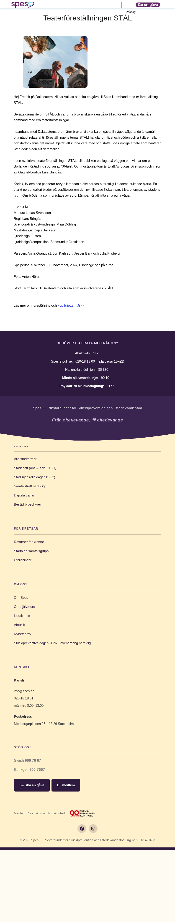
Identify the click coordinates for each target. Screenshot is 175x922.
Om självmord (24, 607)
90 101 (106, 378)
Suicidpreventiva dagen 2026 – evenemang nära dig (52, 643)
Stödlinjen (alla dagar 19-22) (34, 477)
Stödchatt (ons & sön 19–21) (35, 468)
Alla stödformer (25, 459)
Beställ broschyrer (27, 504)
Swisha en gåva (31, 785)
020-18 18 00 (85, 361)
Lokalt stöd (22, 616)
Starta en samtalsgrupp (31, 551)
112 (95, 353)
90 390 (103, 369)
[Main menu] (129, 5)
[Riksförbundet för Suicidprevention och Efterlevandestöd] (22, 5)
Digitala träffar (24, 495)
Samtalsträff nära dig (29, 486)
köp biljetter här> (70, 305)
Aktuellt (19, 625)
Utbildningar (22, 560)
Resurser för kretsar (29, 542)
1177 (110, 386)
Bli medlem (66, 785)
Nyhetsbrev (22, 634)
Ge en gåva (148, 5)
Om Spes (21, 597)
